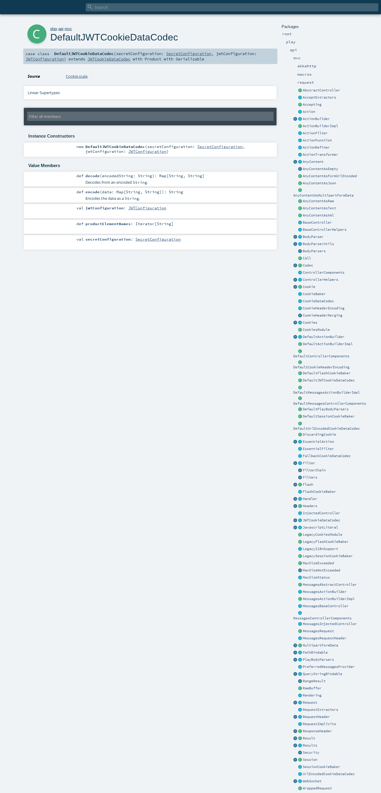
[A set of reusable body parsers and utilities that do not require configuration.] (300, 244)
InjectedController (321, 513)
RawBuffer (312, 688)
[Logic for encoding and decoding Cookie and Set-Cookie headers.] (300, 308)
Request (310, 702)
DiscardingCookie (319, 434)
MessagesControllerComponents (322, 618)
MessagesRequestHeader (324, 638)
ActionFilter (315, 133)
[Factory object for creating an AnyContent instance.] (295, 162)
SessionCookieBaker (321, 767)
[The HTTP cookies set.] (300, 322)
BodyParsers (314, 251)
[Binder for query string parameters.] (300, 674)
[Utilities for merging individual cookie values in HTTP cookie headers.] (300, 315)
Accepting (312, 104)
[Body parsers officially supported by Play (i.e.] (300, 660)
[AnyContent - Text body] (300, 208)
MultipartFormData (320, 645)
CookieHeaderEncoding (323, 308)
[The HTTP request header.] (300, 717)
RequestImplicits (319, 724)
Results (310, 745)
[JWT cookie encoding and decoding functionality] (300, 520)
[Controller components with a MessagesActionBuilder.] (300, 613)
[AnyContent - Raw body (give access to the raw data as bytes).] (300, 201)
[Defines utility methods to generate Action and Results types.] (300, 222)
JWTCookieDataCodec (321, 520)
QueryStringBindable (322, 674)
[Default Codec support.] (295, 265)
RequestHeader (316, 717)
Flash (308, 484)
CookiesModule (316, 330)
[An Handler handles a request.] (300, 499)
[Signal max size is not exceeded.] (300, 570)
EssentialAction (318, 442)
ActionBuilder (316, 119)
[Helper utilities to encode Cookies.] (295, 322)
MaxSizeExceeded (318, 563)
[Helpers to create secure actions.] (300, 752)
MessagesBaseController (326, 606)
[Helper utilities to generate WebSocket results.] (295, 781)
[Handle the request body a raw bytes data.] (300, 688)
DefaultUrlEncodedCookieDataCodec (326, 428)
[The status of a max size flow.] (300, 577)
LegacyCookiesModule (322, 534)
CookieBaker (314, 294)
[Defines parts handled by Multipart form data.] (295, 645)
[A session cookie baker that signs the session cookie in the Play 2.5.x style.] (300, 556)
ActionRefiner (316, 147)
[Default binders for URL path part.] (295, 652)
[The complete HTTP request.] (300, 702)
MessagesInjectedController (330, 624)
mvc (68, 29)
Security (311, 752)
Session (310, 760)
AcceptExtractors (319, 97)
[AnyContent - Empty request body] (300, 169)
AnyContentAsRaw (318, 201)
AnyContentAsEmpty (320, 169)
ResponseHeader (317, 731)
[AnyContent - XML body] (300, 215)
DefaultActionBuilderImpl (328, 344)
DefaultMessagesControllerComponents (329, 403)
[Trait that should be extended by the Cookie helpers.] (300, 294)
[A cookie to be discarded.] (300, 434)
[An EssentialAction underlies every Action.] (300, 442)
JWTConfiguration (45, 59)
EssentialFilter (318, 449)
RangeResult (314, 681)
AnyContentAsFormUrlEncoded (330, 176)
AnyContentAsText (319, 208)
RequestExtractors (320, 710)
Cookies (310, 322)
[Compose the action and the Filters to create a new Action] (300, 470)
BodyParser (313, 237)
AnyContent (313, 162)
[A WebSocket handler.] (300, 781)
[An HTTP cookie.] (300, 287)
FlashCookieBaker (319, 492)
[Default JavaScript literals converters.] (295, 527)
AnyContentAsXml (318, 215)
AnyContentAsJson (319, 183)
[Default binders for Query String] (295, 674)
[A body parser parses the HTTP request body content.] (300, 237)
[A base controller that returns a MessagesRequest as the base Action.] (300, 606)
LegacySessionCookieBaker (328, 556)
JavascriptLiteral (320, 527)
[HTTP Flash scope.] (300, 484)
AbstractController (321, 90)
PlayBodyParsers (318, 660)
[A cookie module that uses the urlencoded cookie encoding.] (300, 534)
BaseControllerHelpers (324, 230)
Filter (309, 463)
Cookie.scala (77, 76)
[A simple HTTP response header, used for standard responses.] (300, 731)
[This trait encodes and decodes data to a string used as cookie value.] (300, 301)
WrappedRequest (317, 788)
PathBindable (315, 652)
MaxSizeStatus (316, 577)
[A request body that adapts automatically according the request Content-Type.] (300, 162)
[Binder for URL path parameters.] (300, 652)
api (60, 29)
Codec (308, 265)
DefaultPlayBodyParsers (326, 409)
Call (307, 258)
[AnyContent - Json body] (300, 183)
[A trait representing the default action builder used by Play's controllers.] (300, 337)
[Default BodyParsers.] (300, 251)
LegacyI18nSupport (320, 549)
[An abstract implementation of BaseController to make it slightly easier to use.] (300, 90)
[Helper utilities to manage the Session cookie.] (300, 767)
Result (309, 738)
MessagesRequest (318, 631)
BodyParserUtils (318, 244)
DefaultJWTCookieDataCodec (329, 380)
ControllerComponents (323, 272)
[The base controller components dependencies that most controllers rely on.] (300, 272)
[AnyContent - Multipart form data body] (300, 190)
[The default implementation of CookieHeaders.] (300, 362)
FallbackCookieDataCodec (327, 456)
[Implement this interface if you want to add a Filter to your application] (300, 463)
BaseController (317, 222)
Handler (310, 499)
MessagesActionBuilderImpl (329, 599)
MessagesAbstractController (330, 584)
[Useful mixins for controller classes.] (300, 280)
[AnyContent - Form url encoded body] (300, 176)
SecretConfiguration (188, 53)
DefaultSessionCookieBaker (329, 416)
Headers (310, 506)
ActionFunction (317, 140)
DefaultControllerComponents (321, 356)
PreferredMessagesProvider (329, 667)
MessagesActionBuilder (324, 592)
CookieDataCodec (318, 301)
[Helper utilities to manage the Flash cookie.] (300, 492)
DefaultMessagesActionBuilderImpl (326, 392)
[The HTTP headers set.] (300, 506)
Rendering (312, 695)
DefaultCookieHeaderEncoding (321, 367)
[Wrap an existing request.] (300, 788)
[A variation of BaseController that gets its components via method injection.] (300, 513)
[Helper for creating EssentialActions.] (295, 442)
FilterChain (314, 470)
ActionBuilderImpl (320, 126)
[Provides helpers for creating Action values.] (300, 119)
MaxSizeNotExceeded (321, 570)
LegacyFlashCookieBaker (326, 542)
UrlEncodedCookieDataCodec (329, 774)
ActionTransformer (320, 154)
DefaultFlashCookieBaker (327, 373)
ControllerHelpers (320, 280)
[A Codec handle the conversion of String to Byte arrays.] (300, 265)
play (53, 29)
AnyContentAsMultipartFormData (323, 195)
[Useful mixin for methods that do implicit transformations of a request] (300, 724)
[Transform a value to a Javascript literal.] (300, 527)
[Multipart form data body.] (300, 645)
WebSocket (312, 781)
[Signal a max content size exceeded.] (300, 563)
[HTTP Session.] (300, 760)
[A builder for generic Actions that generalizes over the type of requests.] (300, 140)
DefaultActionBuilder (323, 337)
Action (309, 112)
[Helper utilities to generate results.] (295, 745)
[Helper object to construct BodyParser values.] (295, 237)
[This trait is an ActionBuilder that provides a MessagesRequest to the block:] (300, 592)
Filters (310, 477)
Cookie (309, 287)
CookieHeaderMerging (322, 315)
